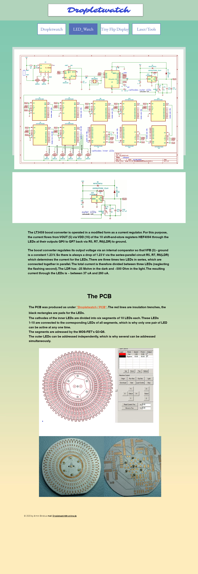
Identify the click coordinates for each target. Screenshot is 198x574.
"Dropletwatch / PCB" (91, 307)
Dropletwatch (98, 10)
